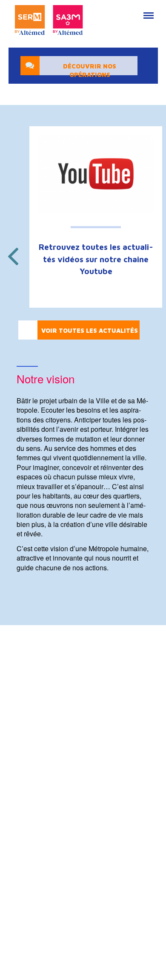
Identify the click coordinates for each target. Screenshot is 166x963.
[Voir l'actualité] (96, 174)
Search (128, 11)
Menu (147, 11)
